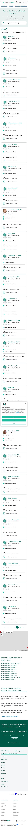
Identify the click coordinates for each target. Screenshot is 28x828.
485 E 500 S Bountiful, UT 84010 (10, 246)
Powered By (11, 794)
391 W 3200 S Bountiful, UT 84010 (10, 467)
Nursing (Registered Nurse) (21, 6)
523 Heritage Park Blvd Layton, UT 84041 (12, 378)
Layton (3, 762)
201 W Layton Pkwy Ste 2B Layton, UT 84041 (12, 135)
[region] (14, 414)
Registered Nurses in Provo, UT (9, 665)
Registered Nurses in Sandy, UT (9, 675)
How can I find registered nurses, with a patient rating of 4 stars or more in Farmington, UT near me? (12, 698)
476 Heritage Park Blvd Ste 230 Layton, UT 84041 (13, 356)
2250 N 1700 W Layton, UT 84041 (10, 311)
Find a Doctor (4, 6)
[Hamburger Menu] (4, 2)
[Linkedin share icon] (21, 821)
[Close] (25, 403)
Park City (3, 773)
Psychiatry (14, 738)
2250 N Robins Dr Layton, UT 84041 (10, 554)
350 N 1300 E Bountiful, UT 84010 (10, 157)
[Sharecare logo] (14, 820)
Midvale (3, 765)
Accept (14, 420)
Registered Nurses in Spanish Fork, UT (10, 677)
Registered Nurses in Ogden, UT (9, 669)
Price (2, 776)
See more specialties (13, 742)
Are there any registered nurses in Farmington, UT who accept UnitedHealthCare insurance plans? (12, 705)
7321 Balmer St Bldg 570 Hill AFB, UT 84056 (12, 575)
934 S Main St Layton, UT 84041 (10, 48)
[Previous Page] (4, 627)
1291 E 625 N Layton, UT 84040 (10, 178)
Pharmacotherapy (20, 735)
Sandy (2, 784)
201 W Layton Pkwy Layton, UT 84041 (11, 92)
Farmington (4, 757)
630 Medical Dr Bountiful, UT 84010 (10, 200)
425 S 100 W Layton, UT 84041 (9, 510)
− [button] (1, 634)
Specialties (11, 6)
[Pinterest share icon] (26, 821)
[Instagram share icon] (19, 821)
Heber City (4, 759)
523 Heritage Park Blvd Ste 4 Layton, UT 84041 (13, 400)
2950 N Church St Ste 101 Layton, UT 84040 (12, 224)
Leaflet (16, 650)
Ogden (3, 770)
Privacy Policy (17, 412)
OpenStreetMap (21, 650)
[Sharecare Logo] (9, 2)
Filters (5, 29)
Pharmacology (8, 735)
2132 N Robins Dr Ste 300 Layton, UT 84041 (12, 267)
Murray (3, 768)
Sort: (18, 32)
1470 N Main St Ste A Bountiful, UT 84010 (12, 289)
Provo (2, 778)
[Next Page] (23, 627)
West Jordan (4, 787)
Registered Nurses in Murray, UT (9, 667)
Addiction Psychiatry (8, 731)
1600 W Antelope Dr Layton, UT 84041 (11, 489)
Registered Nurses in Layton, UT (9, 671)
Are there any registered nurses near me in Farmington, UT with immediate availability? (11, 711)
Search (17, 2)
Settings (14, 423)
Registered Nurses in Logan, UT (9, 673)
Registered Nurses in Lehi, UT (8, 679)
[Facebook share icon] (17, 821)
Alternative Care (21, 731)
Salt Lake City (4, 781)
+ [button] (1, 632)
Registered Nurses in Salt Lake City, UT (11, 663)
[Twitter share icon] (23, 821)
